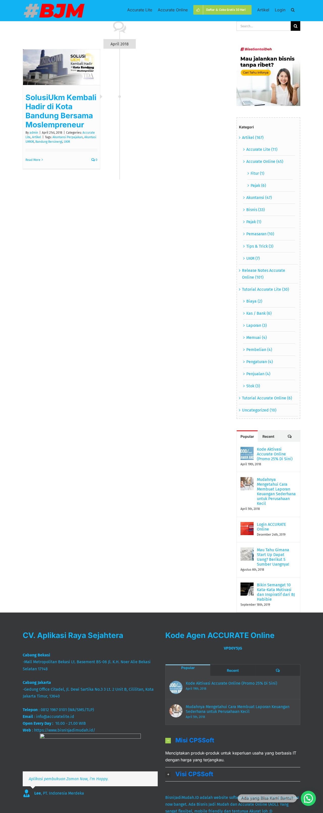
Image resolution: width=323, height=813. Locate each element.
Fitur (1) (257, 173)
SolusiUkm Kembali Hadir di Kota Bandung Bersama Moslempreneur (60, 111)
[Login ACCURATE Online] (247, 525)
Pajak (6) (258, 185)
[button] (293, 9)
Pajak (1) (253, 221)
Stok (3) (253, 386)
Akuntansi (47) (259, 197)
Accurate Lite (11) (261, 149)
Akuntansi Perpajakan (67, 137)
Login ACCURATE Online (271, 527)
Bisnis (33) (255, 209)
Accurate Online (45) (264, 161)
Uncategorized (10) (259, 410)
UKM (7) (253, 258)
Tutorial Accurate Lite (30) (265, 289)
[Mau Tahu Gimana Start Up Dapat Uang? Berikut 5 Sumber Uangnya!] (247, 550)
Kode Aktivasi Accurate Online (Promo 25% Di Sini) (274, 454)
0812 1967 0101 (54, 709)
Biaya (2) (254, 301)
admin (34, 132)
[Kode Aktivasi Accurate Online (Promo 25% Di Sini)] (247, 450)
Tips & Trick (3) (259, 246)
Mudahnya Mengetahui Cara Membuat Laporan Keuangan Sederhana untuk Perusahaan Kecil (276, 491)
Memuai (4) (256, 337)
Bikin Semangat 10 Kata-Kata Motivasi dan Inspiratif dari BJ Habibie (276, 592)
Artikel (36, 137)
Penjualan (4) (258, 373)
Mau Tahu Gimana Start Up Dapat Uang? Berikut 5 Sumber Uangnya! (273, 557)
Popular (247, 436)
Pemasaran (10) (260, 233)
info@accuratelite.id (55, 716)
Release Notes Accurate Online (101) (263, 274)
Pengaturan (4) (259, 361)
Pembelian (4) (259, 349)
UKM (67, 141)
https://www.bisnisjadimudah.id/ (64, 730)
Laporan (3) (256, 325)
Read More (32, 160)
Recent (268, 436)
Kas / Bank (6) (259, 313)
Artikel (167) (252, 137)
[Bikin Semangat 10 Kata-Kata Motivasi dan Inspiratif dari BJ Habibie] (247, 586)
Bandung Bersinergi (48, 141)
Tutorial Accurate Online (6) (267, 398)
